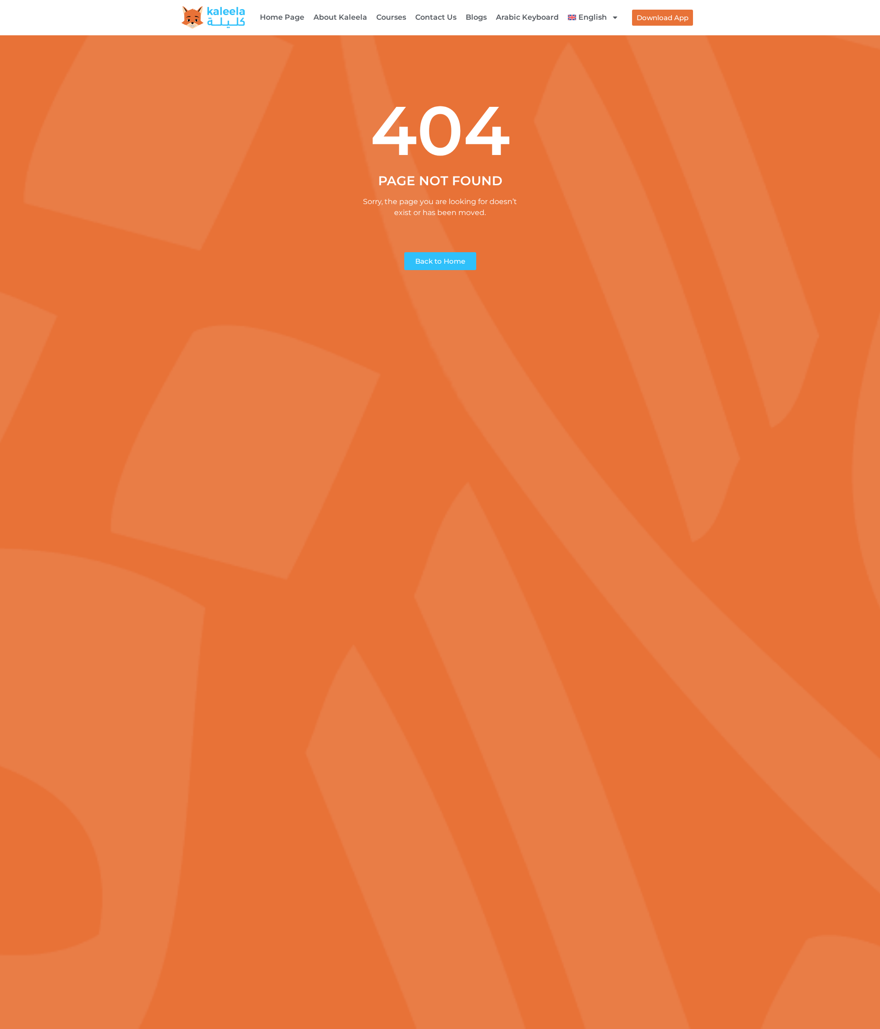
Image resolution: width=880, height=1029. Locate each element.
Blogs (476, 17)
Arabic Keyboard (527, 17)
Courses (391, 17)
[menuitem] (593, 17)
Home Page (282, 17)
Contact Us (435, 17)
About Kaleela (340, 17)
